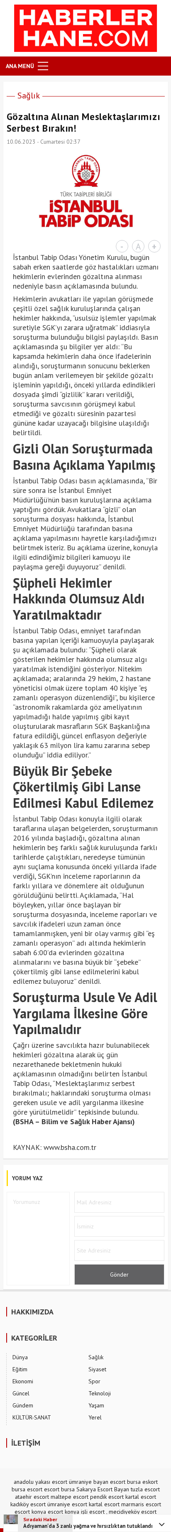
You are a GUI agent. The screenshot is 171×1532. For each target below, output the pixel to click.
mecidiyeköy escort (132, 1511)
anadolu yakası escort (40, 1481)
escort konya (30, 1511)
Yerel (95, 1417)
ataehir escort (32, 1496)
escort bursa (59, 1489)
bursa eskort (142, 1481)
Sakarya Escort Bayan (102, 1489)
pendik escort (107, 1496)
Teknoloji (99, 1393)
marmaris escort (141, 1504)
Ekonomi (22, 1381)
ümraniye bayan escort (97, 1481)
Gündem (22, 1405)
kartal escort (140, 1496)
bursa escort (27, 1489)
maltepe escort (69, 1496)
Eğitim (19, 1369)
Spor (94, 1381)
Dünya (20, 1357)
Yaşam (96, 1405)
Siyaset (97, 1369)
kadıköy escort (28, 1504)
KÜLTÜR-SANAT (31, 1417)
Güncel (20, 1393)
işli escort (93, 1511)
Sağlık (28, 95)
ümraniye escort (67, 1504)
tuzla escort (145, 1489)
